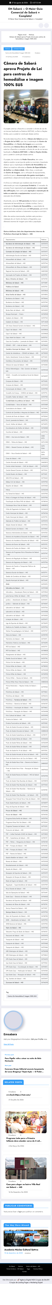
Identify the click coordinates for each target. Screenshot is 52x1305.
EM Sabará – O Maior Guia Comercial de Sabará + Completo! (25, 12)
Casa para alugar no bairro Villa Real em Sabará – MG (23, 1185)
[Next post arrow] (46, 1070)
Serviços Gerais (11, 912)
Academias (9, 1232)
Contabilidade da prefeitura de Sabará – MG (20, 401)
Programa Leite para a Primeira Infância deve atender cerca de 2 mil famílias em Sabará (23, 1139)
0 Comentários (26, 57)
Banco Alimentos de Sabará (14, 279)
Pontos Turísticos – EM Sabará (15, 1282)
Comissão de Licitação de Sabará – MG (18, 252)
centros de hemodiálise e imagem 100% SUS (17, 53)
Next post (8, 1065)
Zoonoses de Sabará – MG (14, 982)
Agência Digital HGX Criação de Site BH (34, 1293)
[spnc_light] (46, 25)
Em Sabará (12, 1279)
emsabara (37, 53)
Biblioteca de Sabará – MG (14, 283)
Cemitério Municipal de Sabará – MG (18, 349)
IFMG (7, 584)
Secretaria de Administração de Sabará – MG (20, 244)
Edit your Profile (37, 1039)
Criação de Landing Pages (19, 1295)
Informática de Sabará (13, 588)
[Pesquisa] (41, 25)
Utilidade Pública (18, 49)
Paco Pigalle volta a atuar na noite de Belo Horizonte (23, 1059)
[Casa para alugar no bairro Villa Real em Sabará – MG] (26, 1168)
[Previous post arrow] (46, 1058)
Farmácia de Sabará (20, 700)
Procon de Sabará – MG (14, 810)
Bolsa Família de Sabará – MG (15, 294)
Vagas (28, 1282)
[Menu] (4, 25)
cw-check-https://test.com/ (18, 1095)
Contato (24, 1284)
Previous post (9, 1055)
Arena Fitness (11, 1262)
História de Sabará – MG (33, 1279)
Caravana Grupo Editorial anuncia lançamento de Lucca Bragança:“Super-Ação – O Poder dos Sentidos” (24, 1070)
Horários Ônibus (38, 1282)
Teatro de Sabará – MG (13, 928)
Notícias (7, 49)
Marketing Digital (36, 1295)
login (20, 1211)
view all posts (9, 1044)
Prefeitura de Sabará (12, 287)
